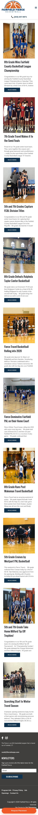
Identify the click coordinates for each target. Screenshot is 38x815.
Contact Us (14, 793)
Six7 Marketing (30, 807)
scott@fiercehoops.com (10, 752)
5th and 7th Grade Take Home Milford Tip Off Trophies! (16, 631)
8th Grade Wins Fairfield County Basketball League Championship (17, 66)
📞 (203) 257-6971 (19, 17)
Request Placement (19, 811)
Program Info (6, 790)
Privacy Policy (18, 790)
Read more (12, 90)
